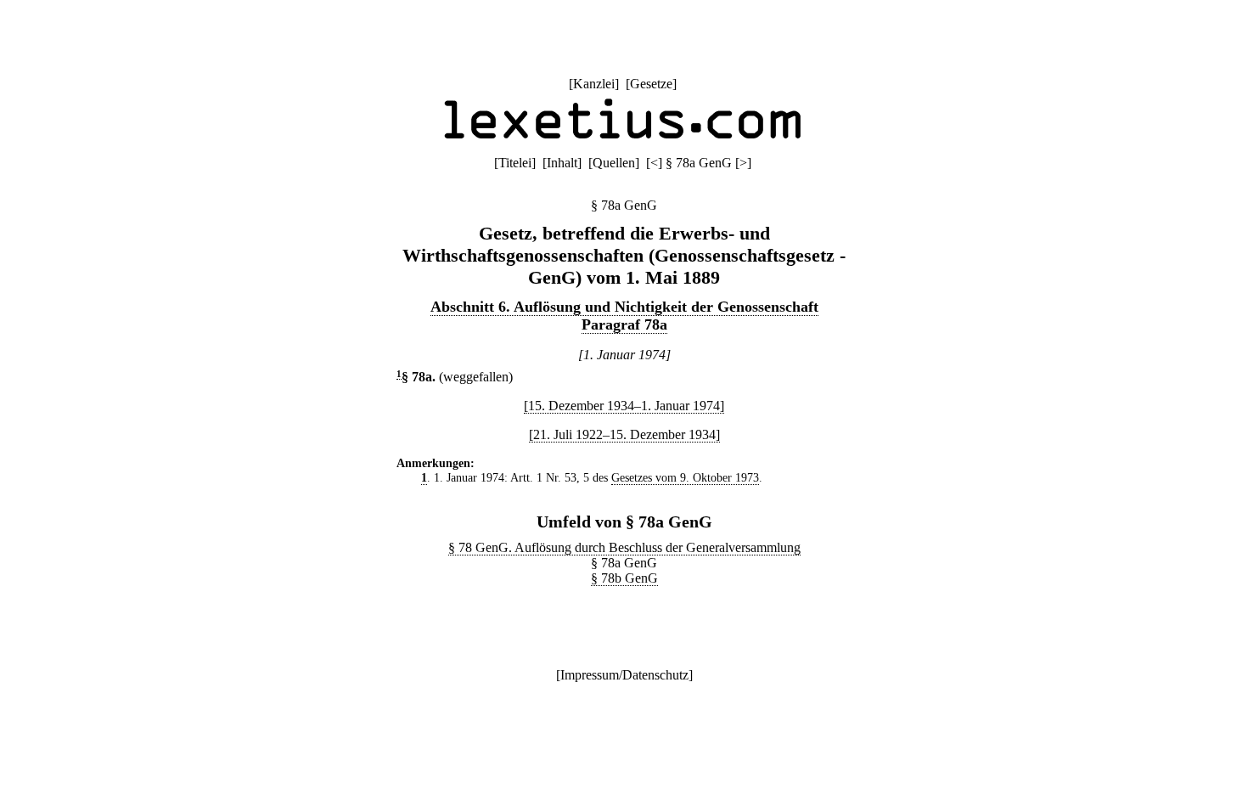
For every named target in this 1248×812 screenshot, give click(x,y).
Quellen (614, 162)
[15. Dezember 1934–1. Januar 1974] (624, 405)
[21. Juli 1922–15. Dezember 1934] (624, 434)
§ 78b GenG (624, 578)
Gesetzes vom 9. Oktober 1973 (685, 477)
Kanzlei (594, 83)
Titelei (514, 162)
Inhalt (562, 162)
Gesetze (651, 83)
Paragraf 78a (624, 324)
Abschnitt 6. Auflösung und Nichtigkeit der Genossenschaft (624, 306)
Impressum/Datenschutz (624, 675)
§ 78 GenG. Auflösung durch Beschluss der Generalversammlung (624, 547)
